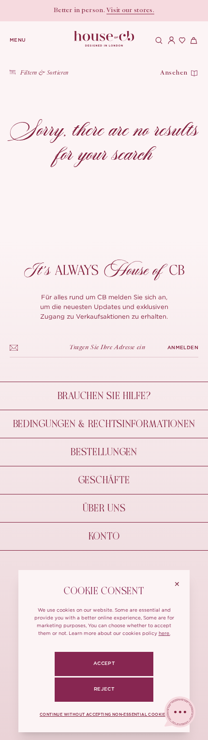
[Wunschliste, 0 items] (181, 40)
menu (18, 40)
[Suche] (157, 40)
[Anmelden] (169, 40)
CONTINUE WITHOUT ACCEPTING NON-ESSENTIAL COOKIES (104, 715)
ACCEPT (104, 663)
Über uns (104, 508)
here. (164, 633)
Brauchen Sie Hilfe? (104, 395)
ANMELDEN (182, 347)
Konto (104, 536)
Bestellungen (104, 452)
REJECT (104, 689)
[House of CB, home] (104, 38)
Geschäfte (104, 480)
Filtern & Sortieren (44, 73)
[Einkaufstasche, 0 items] (192, 40)
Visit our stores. (130, 10)
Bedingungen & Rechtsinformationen (104, 424)
